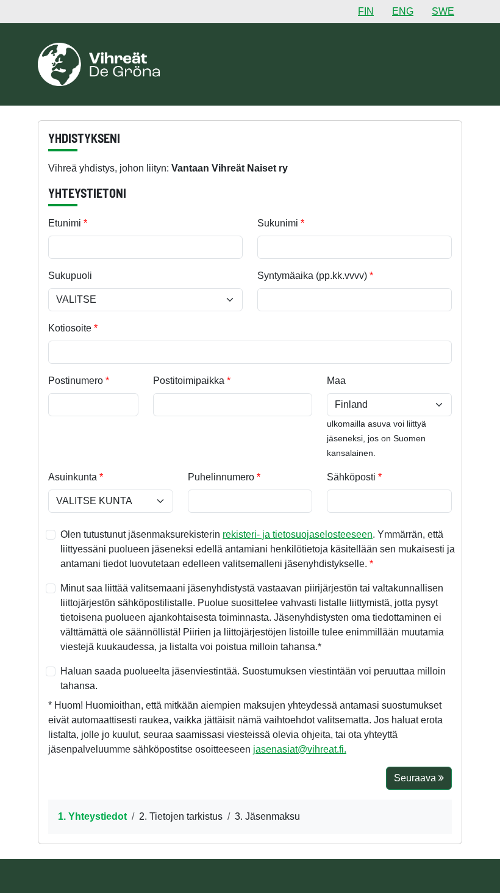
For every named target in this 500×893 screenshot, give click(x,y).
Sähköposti (351, 477)
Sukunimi (277, 223)
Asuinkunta (72, 477)
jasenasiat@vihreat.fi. (299, 749)
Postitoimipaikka (188, 380)
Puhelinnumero (221, 477)
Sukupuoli (70, 275)
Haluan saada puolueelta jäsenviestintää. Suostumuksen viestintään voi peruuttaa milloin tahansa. (253, 678)
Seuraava (416, 778)
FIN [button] (366, 11)
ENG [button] (402, 11)
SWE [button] (443, 11)
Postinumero (75, 380)
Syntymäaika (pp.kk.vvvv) (312, 275)
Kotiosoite (69, 328)
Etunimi (64, 223)
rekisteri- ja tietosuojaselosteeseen (298, 534)
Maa (336, 380)
